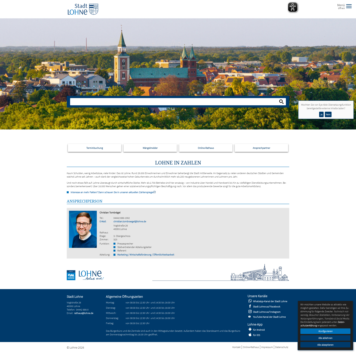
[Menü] (350, 6)
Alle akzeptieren (325, 344)
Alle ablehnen (325, 338)
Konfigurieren (325, 331)
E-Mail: (103, 221)
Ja (321, 114)
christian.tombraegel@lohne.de (129, 221)
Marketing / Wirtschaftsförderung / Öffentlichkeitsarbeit (145, 254)
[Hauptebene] (83, 9)
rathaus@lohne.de (83, 313)
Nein (328, 114)
